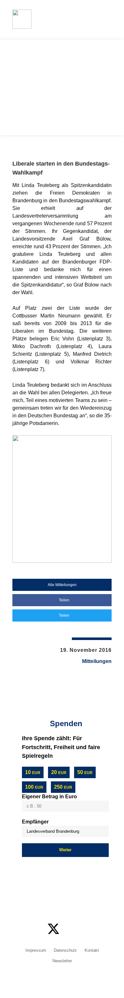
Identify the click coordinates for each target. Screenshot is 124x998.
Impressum (35, 951)
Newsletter (62, 961)
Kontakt (92, 951)
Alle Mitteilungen (62, 585)
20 (58, 772)
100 (34, 787)
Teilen (63, 600)
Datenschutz (65, 951)
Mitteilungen (97, 661)
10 (32, 772)
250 (63, 787)
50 (85, 772)
